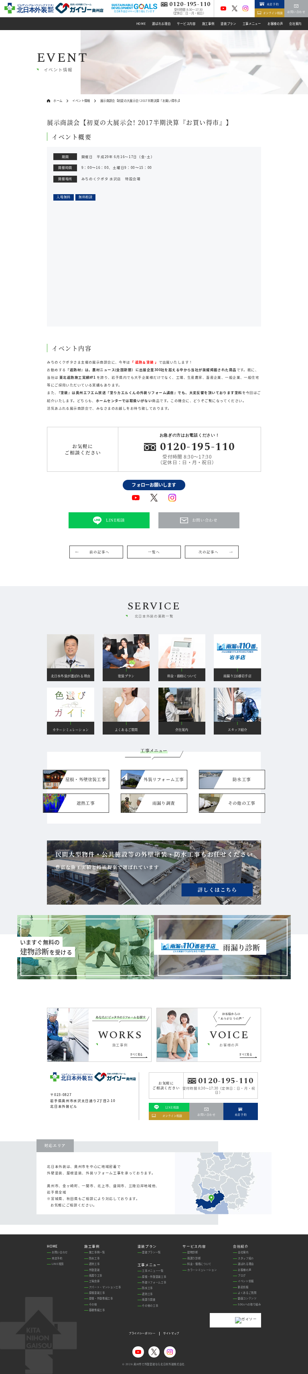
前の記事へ (99, 551)
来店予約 (57, 1258)
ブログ (242, 1275)
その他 (93, 1304)
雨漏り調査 (148, 1299)
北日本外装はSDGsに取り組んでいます (134, 11)
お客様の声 (244, 1270)
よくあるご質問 (247, 1293)
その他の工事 (150, 1305)
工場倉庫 (94, 1281)
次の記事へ (208, 551)
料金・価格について (199, 1264)
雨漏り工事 (95, 1275)
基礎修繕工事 (97, 1310)
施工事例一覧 (97, 1252)
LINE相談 (58, 1264)
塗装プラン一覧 (151, 1252)
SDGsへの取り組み (249, 1304)
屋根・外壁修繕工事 (101, 1298)
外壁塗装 (94, 1270)
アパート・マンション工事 (105, 1287)
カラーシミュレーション (202, 1270)
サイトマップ (171, 1333)
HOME (52, 1246)
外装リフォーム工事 (154, 1282)
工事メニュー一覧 (152, 1271)
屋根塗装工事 (97, 1293)
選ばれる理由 (246, 1264)
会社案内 (243, 1252)
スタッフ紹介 (246, 1258)
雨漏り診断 (194, 1258)
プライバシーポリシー (142, 1333)
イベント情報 (246, 1281)
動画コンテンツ (247, 1298)
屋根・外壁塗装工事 (154, 1277)
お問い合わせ (60, 1252)
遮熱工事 (94, 1264)
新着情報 (243, 1287)
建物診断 (192, 1252)
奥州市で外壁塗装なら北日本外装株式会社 (159, 1364)
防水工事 (94, 1258)
